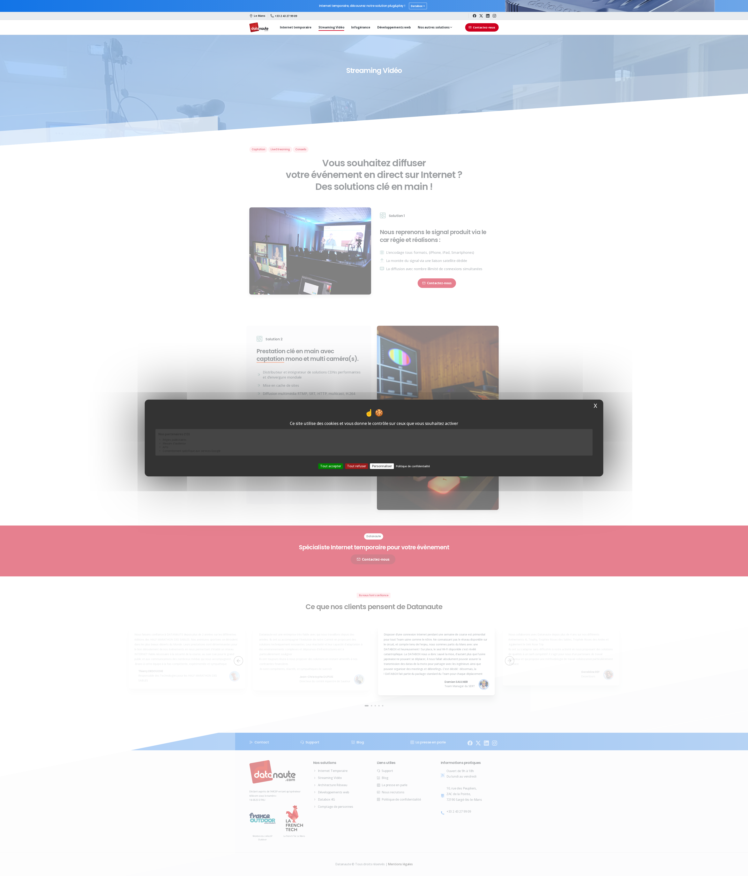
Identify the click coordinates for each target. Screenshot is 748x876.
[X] (481, 16)
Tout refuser (356, 466)
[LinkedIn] (488, 16)
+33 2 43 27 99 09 (286, 16)
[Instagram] (494, 16)
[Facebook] (474, 16)
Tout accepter (330, 466)
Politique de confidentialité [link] (413, 466)
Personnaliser (382, 466)
